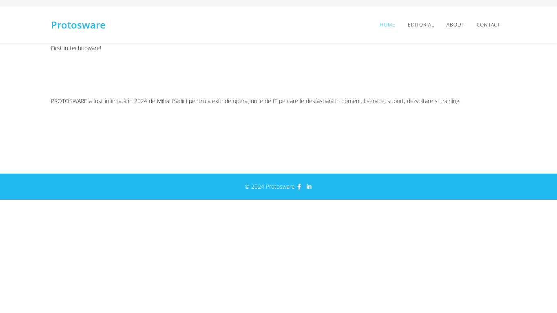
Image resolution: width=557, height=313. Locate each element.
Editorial (421, 24)
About (455, 24)
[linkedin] (309, 186)
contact (488, 24)
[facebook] (299, 186)
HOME (388, 24)
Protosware (78, 24)
